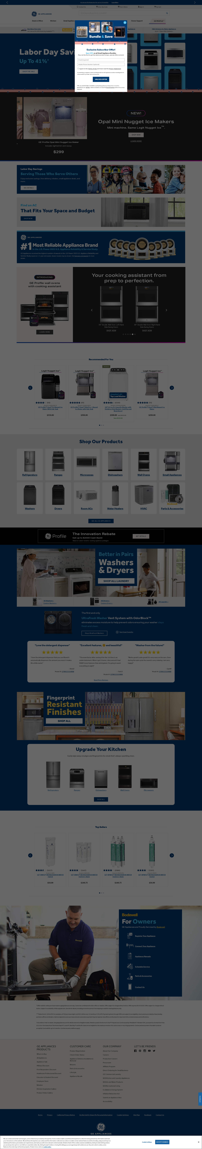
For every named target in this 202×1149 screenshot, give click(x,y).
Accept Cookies (162, 1142)
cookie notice (47, 1147)
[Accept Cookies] (198, 1142)
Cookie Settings (147, 1142)
